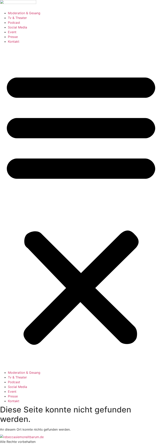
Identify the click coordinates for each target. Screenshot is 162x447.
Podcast (14, 22)
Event (12, 32)
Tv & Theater (17, 18)
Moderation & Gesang (24, 13)
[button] (81, 207)
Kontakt (13, 41)
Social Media (17, 27)
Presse (13, 37)
